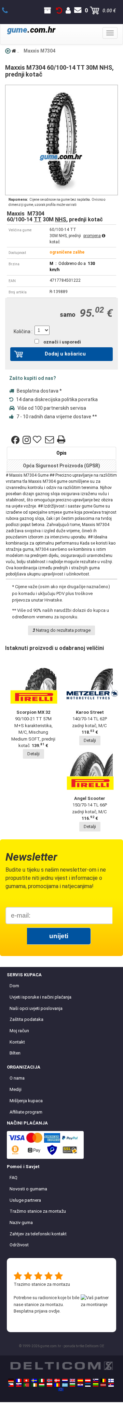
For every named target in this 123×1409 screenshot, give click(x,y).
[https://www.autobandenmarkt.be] (103, 1380)
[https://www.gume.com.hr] (80, 1385)
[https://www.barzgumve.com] (72, 1385)
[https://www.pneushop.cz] (11, 1385)
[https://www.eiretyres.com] (34, 1385)
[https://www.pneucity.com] (26, 1385)
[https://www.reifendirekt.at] (88, 1380)
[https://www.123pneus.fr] (19, 1380)
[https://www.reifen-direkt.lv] (103, 1385)
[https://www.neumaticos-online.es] (80, 1380)
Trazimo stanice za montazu (42, 1284)
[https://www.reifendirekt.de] (11, 1380)
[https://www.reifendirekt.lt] (95, 1385)
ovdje (54, 1311)
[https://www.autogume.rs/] (111, 1385)
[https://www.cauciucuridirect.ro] (57, 1385)
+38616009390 (9, 11)
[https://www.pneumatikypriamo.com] (19, 1385)
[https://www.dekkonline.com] (49, 1380)
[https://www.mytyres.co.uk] (72, 1380)
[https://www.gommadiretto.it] (41, 1380)
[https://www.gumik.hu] (41, 1385)
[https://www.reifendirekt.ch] (26, 1380)
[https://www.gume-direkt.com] (95, 1380)
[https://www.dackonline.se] (34, 1380)
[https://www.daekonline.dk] (57, 1380)
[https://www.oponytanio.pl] (49, 1385)
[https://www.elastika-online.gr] (65, 1385)
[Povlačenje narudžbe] (59, 11)
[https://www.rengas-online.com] (111, 1380)
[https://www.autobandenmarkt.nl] (65, 1380)
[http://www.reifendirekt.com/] (61, 1389)
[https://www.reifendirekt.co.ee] (88, 1385)
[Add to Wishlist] (38, 440)
